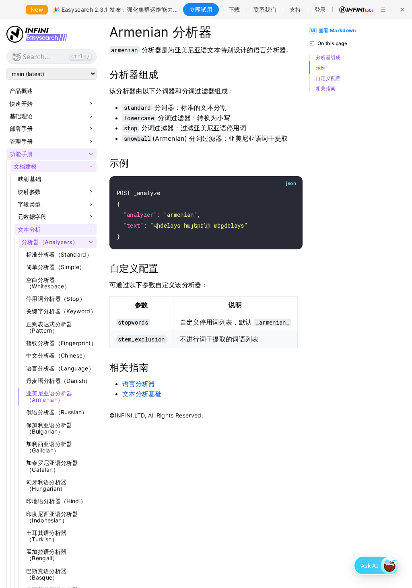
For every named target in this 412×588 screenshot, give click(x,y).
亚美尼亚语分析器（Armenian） (49, 396)
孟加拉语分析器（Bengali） (46, 554)
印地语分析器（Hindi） (56, 501)
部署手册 (21, 128)
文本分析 (29, 229)
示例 (321, 68)
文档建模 (25, 166)
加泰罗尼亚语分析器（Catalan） (52, 466)
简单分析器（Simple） (55, 266)
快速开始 (21, 104)
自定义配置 (328, 78)
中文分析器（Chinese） (57, 355)
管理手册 (21, 141)
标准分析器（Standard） (59, 254)
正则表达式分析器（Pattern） (49, 327)
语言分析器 (138, 384)
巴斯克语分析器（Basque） (46, 574)
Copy (287, 184)
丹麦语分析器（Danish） (58, 380)
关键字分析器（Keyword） (61, 311)
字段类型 (29, 204)
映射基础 (29, 178)
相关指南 (326, 88)
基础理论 (21, 116)
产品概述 (21, 90)
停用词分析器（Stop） (55, 298)
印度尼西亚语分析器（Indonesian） (52, 517)
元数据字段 (32, 217)
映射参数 (29, 192)
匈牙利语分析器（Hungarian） (46, 485)
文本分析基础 (142, 394)
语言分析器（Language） (60, 368)
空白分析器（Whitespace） (48, 283)
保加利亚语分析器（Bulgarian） (49, 428)
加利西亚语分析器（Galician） (49, 447)
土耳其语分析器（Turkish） (46, 536)
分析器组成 (328, 57)
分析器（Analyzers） (50, 242)
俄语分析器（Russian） (57, 412)
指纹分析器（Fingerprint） (61, 342)
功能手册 (21, 154)
